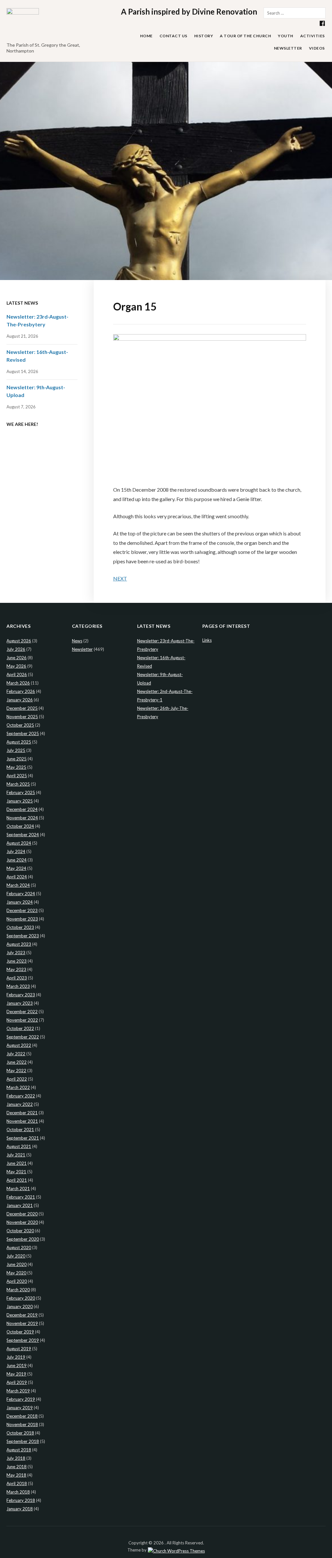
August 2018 (18, 1449)
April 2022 (16, 1079)
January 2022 (19, 1104)
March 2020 (18, 1289)
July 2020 (15, 1256)
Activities (312, 35)
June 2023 (16, 961)
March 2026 (18, 682)
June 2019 (16, 1365)
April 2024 (16, 876)
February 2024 (20, 893)
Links (207, 640)
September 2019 (22, 1340)
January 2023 (19, 1003)
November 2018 (22, 1424)
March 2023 (18, 986)
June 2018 (16, 1466)
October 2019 (20, 1331)
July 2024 (15, 851)
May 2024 (16, 868)
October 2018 (20, 1432)
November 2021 (22, 1121)
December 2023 (22, 910)
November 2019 (22, 1323)
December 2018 (22, 1416)
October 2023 (20, 927)
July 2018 (15, 1458)
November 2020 (22, 1222)
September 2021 (22, 1138)
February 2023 (20, 994)
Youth (285, 35)
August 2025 (18, 741)
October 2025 (20, 725)
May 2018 (16, 1475)
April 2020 (16, 1281)
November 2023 (22, 918)
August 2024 (18, 843)
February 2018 (20, 1500)
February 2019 (20, 1399)
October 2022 (20, 1028)
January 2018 (19, 1508)
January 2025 (19, 800)
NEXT (120, 578)
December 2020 (22, 1213)
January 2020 (19, 1306)
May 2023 (16, 969)
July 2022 (15, 1053)
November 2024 (22, 817)
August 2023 (18, 944)
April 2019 (16, 1382)
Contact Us (173, 35)
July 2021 (15, 1154)
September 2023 (22, 935)
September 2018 (22, 1441)
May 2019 (16, 1373)
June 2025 (16, 758)
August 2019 (18, 1348)
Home (146, 35)
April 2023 (16, 977)
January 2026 (19, 699)
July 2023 (15, 952)
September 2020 (22, 1239)
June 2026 (16, 657)
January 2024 (19, 902)
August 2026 (18, 640)
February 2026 (20, 691)
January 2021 (19, 1205)
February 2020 (20, 1298)
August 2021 (18, 1146)
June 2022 (16, 1062)
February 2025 (20, 792)
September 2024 (22, 834)
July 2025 (15, 750)
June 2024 (16, 859)
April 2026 (16, 674)
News (77, 640)
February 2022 (20, 1095)
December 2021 (22, 1112)
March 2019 (18, 1390)
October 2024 (20, 826)
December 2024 (22, 809)
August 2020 (18, 1247)
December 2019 (22, 1315)
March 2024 (18, 885)
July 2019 (15, 1357)
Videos (317, 48)
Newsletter (288, 48)
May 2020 (16, 1272)
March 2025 (18, 784)
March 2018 (18, 1491)
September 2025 (22, 733)
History (203, 35)
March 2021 (18, 1188)
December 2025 (22, 708)
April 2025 (16, 775)
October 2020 (20, 1230)
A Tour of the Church (245, 35)
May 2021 (16, 1171)
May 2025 (16, 767)
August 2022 (18, 1045)
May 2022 (16, 1070)
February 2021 (20, 1197)
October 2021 (20, 1129)
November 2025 (22, 716)
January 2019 (19, 1407)
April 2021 (16, 1180)
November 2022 (22, 1020)
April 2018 (16, 1483)
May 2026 (16, 666)
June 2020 (16, 1264)
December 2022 (22, 1011)
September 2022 (22, 1036)
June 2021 (16, 1163)
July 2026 (15, 649)
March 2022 (18, 1087)
